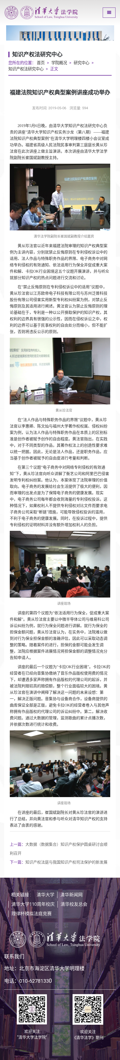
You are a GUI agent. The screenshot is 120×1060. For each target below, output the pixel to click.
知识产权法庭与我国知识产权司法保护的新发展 (58, 862)
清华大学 (45, 894)
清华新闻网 (71, 894)
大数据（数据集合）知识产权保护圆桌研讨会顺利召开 (58, 848)
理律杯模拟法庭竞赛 (31, 913)
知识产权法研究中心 (26, 69)
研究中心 (81, 63)
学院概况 (59, 63)
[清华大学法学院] (50, 12)
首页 (41, 63)
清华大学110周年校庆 (33, 904)
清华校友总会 (74, 904)
